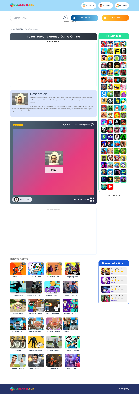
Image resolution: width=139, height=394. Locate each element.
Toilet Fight (18, 295)
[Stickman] (104, 151)
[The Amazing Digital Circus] (117, 158)
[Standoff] (123, 144)
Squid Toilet (18, 313)
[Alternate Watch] (123, 51)
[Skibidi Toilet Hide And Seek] (54, 324)
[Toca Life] (110, 165)
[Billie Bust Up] (123, 65)
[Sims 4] (104, 137)
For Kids (123, 6)
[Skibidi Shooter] (18, 268)
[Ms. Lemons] (117, 115)
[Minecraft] (110, 108)
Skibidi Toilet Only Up (71, 332)
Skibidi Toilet (25, 199)
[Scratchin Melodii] (117, 130)
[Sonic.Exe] (104, 144)
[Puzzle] (104, 122)
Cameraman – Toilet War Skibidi (34, 295)
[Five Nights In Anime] (123, 80)
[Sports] (117, 144)
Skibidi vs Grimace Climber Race (54, 277)
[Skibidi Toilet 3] (18, 360)
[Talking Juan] (104, 158)
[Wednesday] (123, 179)
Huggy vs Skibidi (70, 295)
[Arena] (123, 58)
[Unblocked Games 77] (104, 179)
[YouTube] (110, 187)
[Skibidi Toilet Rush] (36, 342)
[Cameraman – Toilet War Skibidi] (34, 287)
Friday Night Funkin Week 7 (117, 269)
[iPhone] (123, 101)
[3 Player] (117, 44)
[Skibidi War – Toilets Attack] (54, 360)
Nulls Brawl (115, 278)
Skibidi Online (17, 332)
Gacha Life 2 (115, 287)
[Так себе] (16, 124)
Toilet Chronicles (72, 368)
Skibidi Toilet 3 (18, 368)
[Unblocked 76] (104, 172)
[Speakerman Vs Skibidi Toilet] (70, 305)
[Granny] (117, 94)
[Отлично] (22, 124)
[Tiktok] (104, 165)
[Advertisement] (53, 64)
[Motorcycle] (104, 115)
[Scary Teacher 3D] (110, 130)
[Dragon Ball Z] (104, 80)
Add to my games (82, 125)
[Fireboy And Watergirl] (117, 80)
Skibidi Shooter (18, 277)
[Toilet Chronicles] (72, 360)
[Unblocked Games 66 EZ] (110, 172)
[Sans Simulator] (104, 130)
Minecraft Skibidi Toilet (36, 313)
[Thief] (123, 158)
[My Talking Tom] (123, 115)
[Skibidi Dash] (36, 268)
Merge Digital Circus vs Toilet (73, 277)
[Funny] (117, 87)
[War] (117, 179)
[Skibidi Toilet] (117, 137)
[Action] (104, 51)
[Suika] (117, 151)
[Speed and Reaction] (110, 144)
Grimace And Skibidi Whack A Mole (52, 295)
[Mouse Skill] (110, 115)
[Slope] (123, 137)
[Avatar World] (104, 65)
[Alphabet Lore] (117, 51)
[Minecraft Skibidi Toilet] (36, 305)
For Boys (90, 6)
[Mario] (104, 108)
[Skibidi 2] (18, 342)
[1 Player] (104, 44)
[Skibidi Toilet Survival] (36, 360)
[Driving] (110, 80)
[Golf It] (110, 94)
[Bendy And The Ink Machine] (117, 65)
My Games (115, 18)
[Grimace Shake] (123, 94)
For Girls (107, 6)
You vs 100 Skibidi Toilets (73, 350)
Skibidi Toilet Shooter (54, 350)
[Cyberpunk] (123, 72)
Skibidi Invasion (52, 313)
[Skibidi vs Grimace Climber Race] (54, 268)
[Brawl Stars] (104, 72)
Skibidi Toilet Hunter (36, 332)
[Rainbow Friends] (110, 122)
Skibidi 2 (17, 350)
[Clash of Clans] (110, 72)
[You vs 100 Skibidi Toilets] (72, 342)
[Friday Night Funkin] (110, 87)
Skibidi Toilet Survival (36, 368)
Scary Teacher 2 (117, 296)
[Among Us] (110, 58)
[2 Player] (110, 44)
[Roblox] (117, 122)
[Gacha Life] (123, 87)
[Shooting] (123, 130)
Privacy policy (123, 389)
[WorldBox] (104, 187)
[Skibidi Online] (18, 324)
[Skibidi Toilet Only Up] (70, 324)
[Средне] (18, 124)
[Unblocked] (123, 165)
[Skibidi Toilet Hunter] (36, 324)
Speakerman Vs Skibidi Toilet (71, 313)
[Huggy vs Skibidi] (70, 287)
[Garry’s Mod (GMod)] (104, 94)
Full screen (81, 199)
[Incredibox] (110, 101)
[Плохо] (14, 124)
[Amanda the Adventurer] (104, 58)
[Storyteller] (110, 151)
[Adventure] (110, 51)
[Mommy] (123, 108)
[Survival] (123, 151)
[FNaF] (104, 87)
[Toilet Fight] (18, 287)
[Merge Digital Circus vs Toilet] (72, 268)
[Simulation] (110, 137)
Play (53, 170)
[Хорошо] (20, 124)
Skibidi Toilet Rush (36, 350)
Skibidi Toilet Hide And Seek (54, 332)
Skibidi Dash (36, 277)
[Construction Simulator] (117, 72)
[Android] (117, 58)
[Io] (117, 101)
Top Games (85, 18)
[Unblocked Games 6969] (123, 172)
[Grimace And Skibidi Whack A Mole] (52, 287)
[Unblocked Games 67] (117, 172)
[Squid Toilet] (18, 305)
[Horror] (104, 101)
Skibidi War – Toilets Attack (54, 368)
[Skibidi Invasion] (52, 305)
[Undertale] (110, 179)
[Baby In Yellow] (110, 65)
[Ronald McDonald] (123, 122)
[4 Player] (123, 44)
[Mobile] (117, 108)
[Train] (117, 165)
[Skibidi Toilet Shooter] (54, 342)
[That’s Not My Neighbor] (110, 158)
